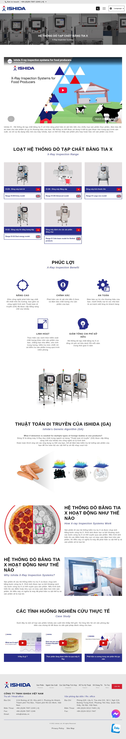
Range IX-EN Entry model (15, 196)
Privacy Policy (58, 728)
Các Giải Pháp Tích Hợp (68, 685)
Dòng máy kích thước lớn (96, 189)
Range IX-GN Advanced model (57, 196)
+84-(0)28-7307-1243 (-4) (32, 2)
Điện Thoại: (9, 708)
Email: (6, 714)
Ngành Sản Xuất (51, 685)
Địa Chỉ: (7, 700)
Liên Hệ (117, 686)
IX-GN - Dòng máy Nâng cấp (56, 189)
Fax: (6, 711)
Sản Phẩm (40, 685)
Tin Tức (107, 685)
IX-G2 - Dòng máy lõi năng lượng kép (19, 230)
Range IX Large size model (96, 196)
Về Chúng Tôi (97, 685)
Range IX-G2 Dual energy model (17, 236)
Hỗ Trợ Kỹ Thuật (85, 685)
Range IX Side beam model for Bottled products (60, 240)
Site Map (70, 728)
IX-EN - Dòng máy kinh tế (15, 189)
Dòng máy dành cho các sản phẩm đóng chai (59, 231)
